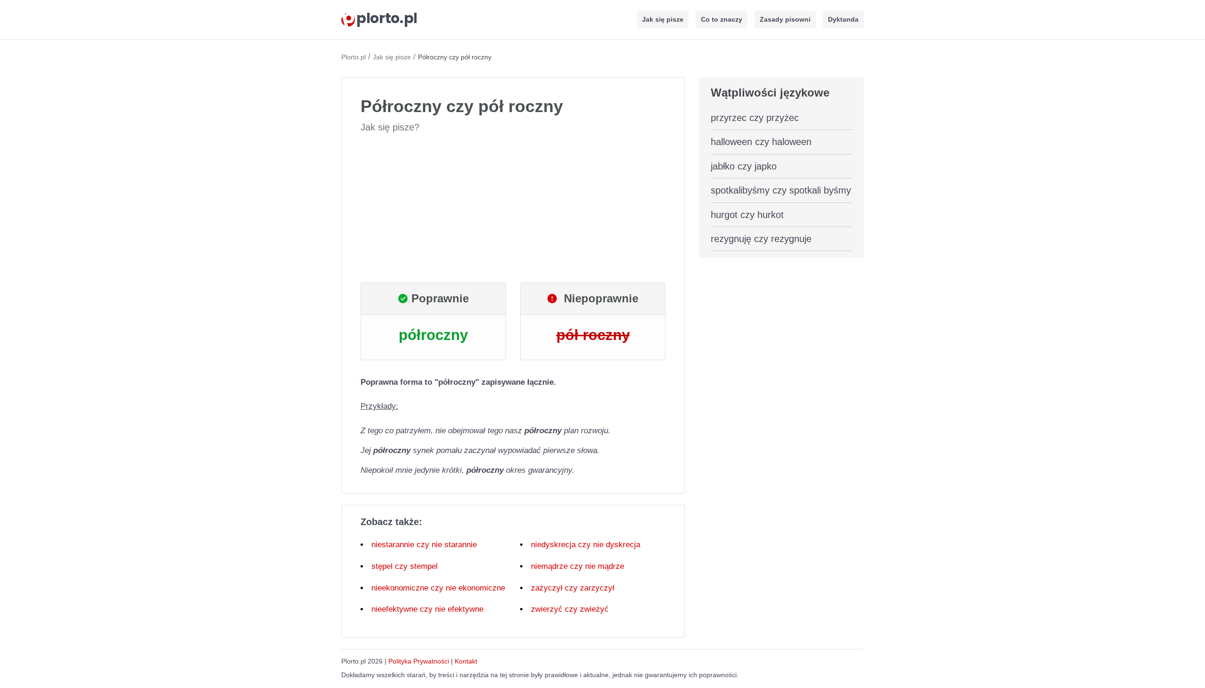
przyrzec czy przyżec (755, 118)
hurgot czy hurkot (747, 215)
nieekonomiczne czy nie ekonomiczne (438, 587)
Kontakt (466, 661)
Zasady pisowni (785, 19)
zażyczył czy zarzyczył (572, 587)
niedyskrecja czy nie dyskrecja (585, 544)
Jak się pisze (662, 19)
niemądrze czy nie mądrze (577, 566)
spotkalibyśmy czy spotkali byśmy (781, 190)
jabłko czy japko (744, 166)
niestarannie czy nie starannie (424, 544)
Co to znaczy (721, 19)
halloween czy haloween (761, 142)
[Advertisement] (513, 208)
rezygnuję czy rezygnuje (761, 239)
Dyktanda (843, 19)
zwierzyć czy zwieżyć (570, 609)
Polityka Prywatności (418, 661)
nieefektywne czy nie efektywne (427, 609)
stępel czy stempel (404, 566)
